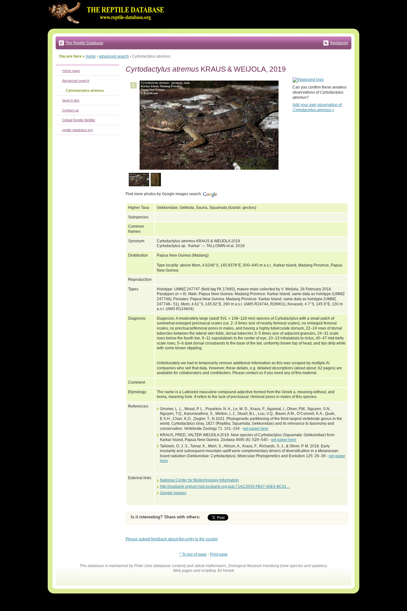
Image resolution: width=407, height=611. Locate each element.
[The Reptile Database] (108, 27)
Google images (173, 493)
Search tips (70, 100)
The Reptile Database (84, 43)
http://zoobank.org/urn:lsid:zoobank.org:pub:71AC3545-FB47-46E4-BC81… (225, 486)
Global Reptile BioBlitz (78, 120)
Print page (219, 554)
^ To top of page (193, 554)
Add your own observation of (317, 107)
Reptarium (339, 43)
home (91, 56)
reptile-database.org (77, 130)
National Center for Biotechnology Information (199, 480)
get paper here (255, 428)
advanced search (114, 56)
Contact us (70, 110)
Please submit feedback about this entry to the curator (172, 539)
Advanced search (75, 80)
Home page (71, 71)
